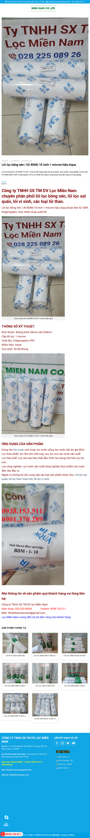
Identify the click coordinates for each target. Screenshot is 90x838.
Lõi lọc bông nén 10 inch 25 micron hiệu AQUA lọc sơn (15, 716)
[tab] (4, 184)
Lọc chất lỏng (14, 161)
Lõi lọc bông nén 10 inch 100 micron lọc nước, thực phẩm (74, 686)
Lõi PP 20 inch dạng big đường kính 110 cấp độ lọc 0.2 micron (15, 656)
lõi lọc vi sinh (41, 479)
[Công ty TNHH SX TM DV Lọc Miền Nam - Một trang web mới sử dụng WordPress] (43, 8)
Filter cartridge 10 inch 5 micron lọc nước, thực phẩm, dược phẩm (45, 719)
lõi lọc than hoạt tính (21, 479)
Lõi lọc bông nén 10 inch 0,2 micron (45, 656)
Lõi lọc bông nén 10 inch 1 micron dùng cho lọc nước (15, 686)
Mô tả (4, 184)
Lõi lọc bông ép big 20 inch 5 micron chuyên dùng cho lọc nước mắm (74, 656)
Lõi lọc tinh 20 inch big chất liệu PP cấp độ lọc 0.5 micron (45, 686)
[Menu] (3, 8)
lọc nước (19, 449)
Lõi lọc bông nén (26, 161)
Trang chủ (5, 161)
